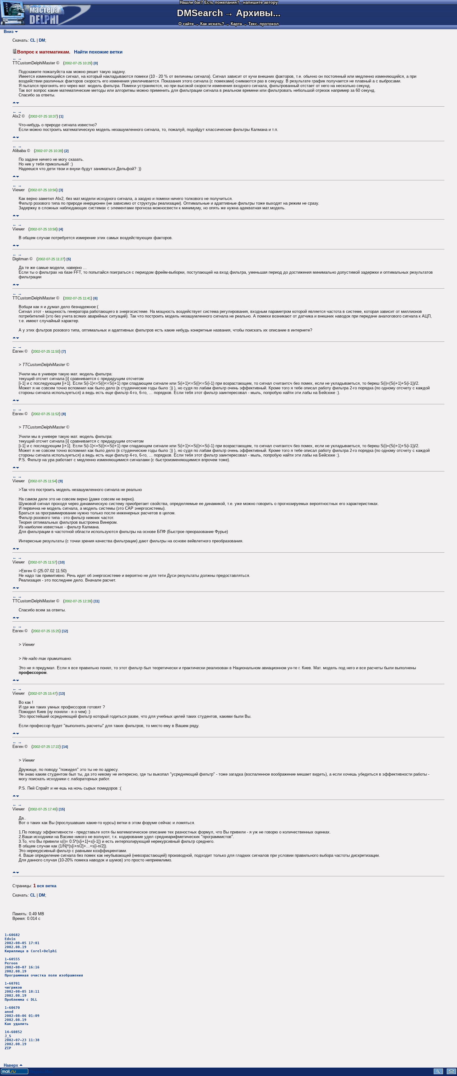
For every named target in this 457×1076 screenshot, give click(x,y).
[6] (95, 298)
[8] (64, 414)
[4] (61, 229)
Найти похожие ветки (98, 51)
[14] (65, 747)
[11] (96, 601)
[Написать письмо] (451, 1072)
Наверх (9, 1065)
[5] (69, 259)
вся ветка (46, 886)
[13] (62, 693)
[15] (62, 809)
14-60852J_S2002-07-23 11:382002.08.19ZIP (22, 1040)
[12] (65, 631)
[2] (66, 151)
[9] (60, 481)
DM (42, 40)
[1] (61, 116)
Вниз (7, 31)
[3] (61, 190)
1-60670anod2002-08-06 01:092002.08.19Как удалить (22, 1016)
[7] (64, 351)
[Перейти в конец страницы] (17, 102)
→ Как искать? (209, 23)
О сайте (186, 23)
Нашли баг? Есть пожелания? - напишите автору (229, 2)
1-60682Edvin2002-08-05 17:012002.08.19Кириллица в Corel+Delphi (31, 943)
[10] (61, 562)
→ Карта (233, 23)
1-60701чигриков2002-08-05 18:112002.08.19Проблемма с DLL (22, 991)
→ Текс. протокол (261, 23)
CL (32, 40)
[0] (96, 63)
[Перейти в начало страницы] (14, 102)
